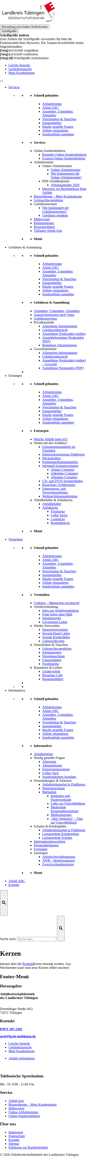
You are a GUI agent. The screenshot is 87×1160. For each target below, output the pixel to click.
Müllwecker (42, 219)
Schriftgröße (9, 31)
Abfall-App (16, 1101)
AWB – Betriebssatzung (58, 860)
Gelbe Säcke (59, 515)
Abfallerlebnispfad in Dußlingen (63, 784)
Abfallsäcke (50, 507)
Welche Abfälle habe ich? (51, 439)
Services (14, 87)
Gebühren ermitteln (55, 215)
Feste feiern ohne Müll (57, 614)
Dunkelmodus (25, 26)
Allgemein (49, 761)
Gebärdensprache (20, 69)
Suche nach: (8, 939)
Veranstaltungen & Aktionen (53, 780)
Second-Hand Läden (56, 633)
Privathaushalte (44, 322)
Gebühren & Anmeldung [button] (25, 247)
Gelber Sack (50, 773)
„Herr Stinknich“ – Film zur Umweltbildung (67, 820)
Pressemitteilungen (46, 845)
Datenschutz (16, 1136)
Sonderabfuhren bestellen (59, 777)
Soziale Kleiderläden (56, 637)
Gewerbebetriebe (45, 349)
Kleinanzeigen (51, 652)
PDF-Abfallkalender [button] (55, 181)
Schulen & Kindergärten (50, 826)
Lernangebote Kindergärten (60, 834)
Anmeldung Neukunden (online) (64, 334)
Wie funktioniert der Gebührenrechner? (55, 209)
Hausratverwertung (55, 629)
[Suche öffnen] (4, 903)
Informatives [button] (16, 690)
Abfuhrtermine (43, 162)
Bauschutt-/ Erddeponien (58, 485)
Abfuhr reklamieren (21, 1058)
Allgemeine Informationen (59, 326)
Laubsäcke (58, 519)
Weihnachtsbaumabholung (59, 496)
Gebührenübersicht (55, 330)
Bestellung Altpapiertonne (59, 345)
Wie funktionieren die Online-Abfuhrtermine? (66, 175)
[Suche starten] (61, 928)
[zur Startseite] (28, 22)
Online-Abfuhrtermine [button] (57, 166)
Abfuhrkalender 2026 (65, 185)
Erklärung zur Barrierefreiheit (28, 1147)
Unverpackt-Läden (54, 622)
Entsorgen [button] (15, 375)
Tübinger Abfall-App (48, 230)
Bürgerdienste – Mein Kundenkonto (58, 196)
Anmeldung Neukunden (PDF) (63, 368)
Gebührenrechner (45, 204)
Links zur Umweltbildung (68, 803)
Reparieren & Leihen (48, 667)
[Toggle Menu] (1, 81)
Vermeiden (15, 539)
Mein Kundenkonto (21, 73)
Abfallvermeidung (46, 607)
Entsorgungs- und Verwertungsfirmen (55, 490)
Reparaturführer (44, 227)
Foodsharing (50, 664)
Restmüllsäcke (60, 523)
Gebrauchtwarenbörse (48, 200)
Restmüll (28, 964)
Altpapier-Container (64, 477)
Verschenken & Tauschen (51, 645)
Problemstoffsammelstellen (60, 462)
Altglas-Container (62, 469)
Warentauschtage (53, 656)
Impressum (15, 1132)
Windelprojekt (51, 618)
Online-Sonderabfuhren (49, 151)
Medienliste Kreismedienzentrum (64, 809)
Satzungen (41, 853)
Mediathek (49, 792)
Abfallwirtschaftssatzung (58, 856)
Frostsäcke (58, 511)
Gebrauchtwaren (53, 641)
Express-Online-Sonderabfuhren (63, 158)
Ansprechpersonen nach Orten (54, 315)
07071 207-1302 (11, 1029)
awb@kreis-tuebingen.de (18, 1036)
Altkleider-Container (64, 473)
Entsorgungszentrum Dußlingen (63, 454)
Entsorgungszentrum (56, 769)
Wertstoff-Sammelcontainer (60, 466)
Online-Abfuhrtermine (65, 170)
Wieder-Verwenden (47, 626)
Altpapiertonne (52, 765)
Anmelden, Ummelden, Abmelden (57, 311)
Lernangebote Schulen (57, 837)
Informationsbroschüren (49, 841)
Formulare (41, 849)
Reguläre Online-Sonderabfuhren (64, 154)
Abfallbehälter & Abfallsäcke (53, 500)
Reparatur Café (52, 675)
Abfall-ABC (16, 881)
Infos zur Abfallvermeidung (60, 610)
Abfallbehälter (51, 504)
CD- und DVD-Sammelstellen (62, 481)
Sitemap (13, 1143)
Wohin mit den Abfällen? (50, 443)
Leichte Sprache (19, 65)
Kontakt (13, 885)
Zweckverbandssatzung (58, 864)
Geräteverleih (51, 671)
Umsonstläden (51, 660)
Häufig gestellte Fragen (49, 758)
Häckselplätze (51, 458)
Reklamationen (44, 223)
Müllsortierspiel (61, 815)
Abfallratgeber (43, 754)
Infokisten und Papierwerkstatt (61, 797)
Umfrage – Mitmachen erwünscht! (57, 603)
